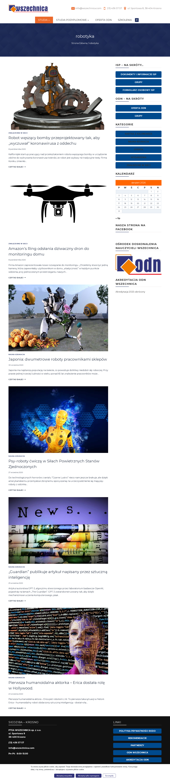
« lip (118, 218)
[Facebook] (137, 20)
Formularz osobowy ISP (138, 90)
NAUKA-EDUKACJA (16, 354)
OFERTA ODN (103, 20)
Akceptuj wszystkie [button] (64, 776)
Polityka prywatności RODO (137, 731)
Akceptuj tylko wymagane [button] (88, 776)
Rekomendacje (137, 738)
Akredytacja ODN (137, 759)
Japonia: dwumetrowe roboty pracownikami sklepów (57, 359)
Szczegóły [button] (109, 776)
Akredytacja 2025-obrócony (130, 292)
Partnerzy (137, 745)
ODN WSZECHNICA (137, 752)
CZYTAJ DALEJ (17, 167)
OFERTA (138, 149)
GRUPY (138, 82)
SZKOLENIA (125, 20)
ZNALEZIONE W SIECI (18, 133)
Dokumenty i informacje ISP (138, 74)
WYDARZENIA (138, 157)
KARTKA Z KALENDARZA (138, 134)
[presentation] (58, 96)
